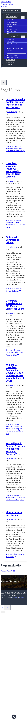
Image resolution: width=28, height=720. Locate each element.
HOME (8, 14)
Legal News (6, 636)
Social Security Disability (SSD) (11, 703)
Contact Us (6, 626)
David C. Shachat (11, 26)
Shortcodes (6, 700)
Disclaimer (6, 628)
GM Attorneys (12, 112)
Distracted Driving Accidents (14, 675)
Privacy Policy (7, 698)
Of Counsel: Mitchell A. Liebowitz (12, 640)
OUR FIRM (9, 33)
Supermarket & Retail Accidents (14, 676)
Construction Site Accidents (13, 667)
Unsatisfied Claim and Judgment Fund (16, 53)
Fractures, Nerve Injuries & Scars (15, 653)
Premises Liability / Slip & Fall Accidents (16, 669)
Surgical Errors (10, 684)
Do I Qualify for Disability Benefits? (15, 706)
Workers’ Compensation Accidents (15, 656)
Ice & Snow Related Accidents (14, 662)
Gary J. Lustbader (11, 31)
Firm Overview (7, 629)
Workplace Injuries (11, 694)
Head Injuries (10, 681)
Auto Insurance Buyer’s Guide (14, 647)
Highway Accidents (11, 678)
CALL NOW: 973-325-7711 (11, 10)
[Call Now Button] (14, 717)
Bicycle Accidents (11, 683)
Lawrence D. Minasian (12, 22)
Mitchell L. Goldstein (12, 24)
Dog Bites (9, 686)
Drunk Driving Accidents (13, 57)
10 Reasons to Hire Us (12, 631)
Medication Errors (11, 670)
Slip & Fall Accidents (12, 691)
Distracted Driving (11, 689)
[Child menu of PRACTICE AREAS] (23, 36)
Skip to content (6, 2)
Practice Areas (7, 643)
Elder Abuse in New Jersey (14, 513)
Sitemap (15, 597)
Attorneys (6, 615)
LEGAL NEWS (10, 62)
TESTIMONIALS (10, 60)
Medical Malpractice (12, 664)
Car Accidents (10, 39)
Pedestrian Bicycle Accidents (14, 46)
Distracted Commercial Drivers (12, 240)
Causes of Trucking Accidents (14, 648)
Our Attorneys (7, 642)
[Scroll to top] (2, 608)
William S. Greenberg (12, 20)
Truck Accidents (11, 41)
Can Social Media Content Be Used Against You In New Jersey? (15, 103)
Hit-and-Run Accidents (12, 55)
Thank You (6, 717)
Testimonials (7, 716)
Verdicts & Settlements (12, 632)
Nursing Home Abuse (9, 639)
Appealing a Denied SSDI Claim (14, 705)
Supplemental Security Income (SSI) (16, 711)
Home (5, 634)
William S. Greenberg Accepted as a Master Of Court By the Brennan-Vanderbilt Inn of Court (15, 372)
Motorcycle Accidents (12, 43)
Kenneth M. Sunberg (12, 29)
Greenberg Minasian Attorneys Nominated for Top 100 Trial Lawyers (13, 170)
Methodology (7, 637)
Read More (15, 148)
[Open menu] (4, 82)
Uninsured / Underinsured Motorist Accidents (15, 49)
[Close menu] (3, 612)
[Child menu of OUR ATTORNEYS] (23, 17)
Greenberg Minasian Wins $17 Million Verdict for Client (15, 304)
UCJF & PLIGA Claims (12, 658)
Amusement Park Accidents (13, 645)
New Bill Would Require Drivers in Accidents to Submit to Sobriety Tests (16, 448)
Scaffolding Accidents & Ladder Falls (16, 665)
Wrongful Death (11, 695)
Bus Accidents (10, 687)
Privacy (21, 597)
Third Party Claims (11, 673)
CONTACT (9, 64)
